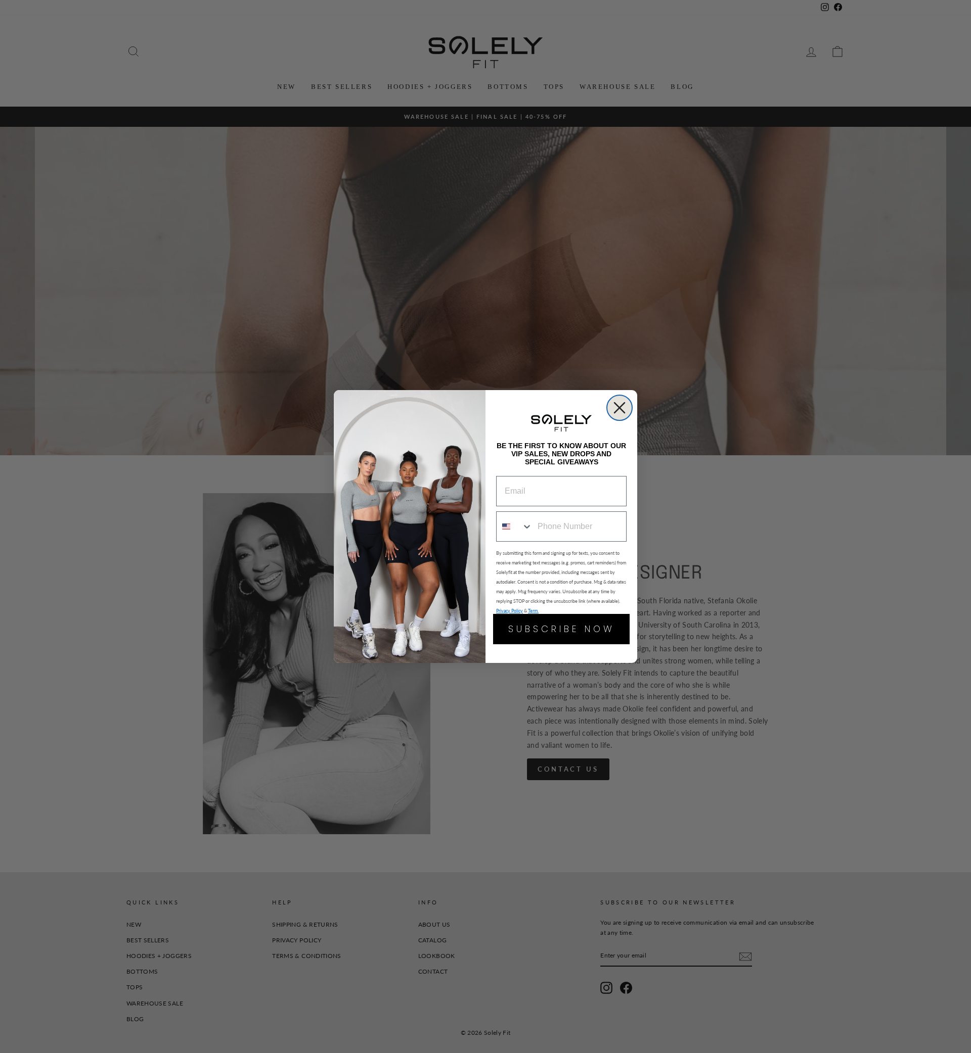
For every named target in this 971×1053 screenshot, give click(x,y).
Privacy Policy (509, 610)
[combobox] (515, 526)
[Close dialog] (619, 407)
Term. (533, 610)
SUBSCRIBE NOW (561, 629)
